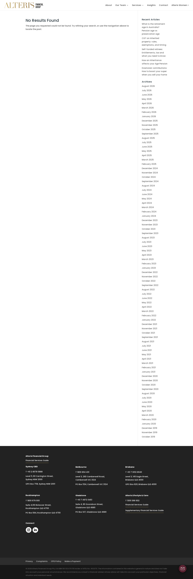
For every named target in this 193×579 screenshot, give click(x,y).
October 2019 (148, 436)
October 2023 (148, 229)
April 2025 (147, 155)
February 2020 (149, 419)
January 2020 (149, 423)
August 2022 (148, 289)
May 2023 (147, 250)
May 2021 (146, 354)
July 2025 (147, 142)
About (108, 5)
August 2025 (148, 138)
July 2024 (147, 190)
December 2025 (150, 120)
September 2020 (150, 389)
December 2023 (150, 220)
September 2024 (150, 181)
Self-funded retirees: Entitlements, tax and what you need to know (154, 52)
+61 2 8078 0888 (35, 471)
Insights (151, 5)
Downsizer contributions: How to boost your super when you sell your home (154, 71)
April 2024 (147, 203)
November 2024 (150, 172)
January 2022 (149, 319)
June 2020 (147, 402)
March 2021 (147, 363)
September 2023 (150, 233)
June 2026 (147, 94)
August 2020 (148, 393)
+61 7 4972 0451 (84, 499)
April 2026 (147, 103)
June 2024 (147, 194)
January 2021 (148, 371)
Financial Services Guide (37, 460)
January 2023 (149, 268)
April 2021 (146, 358)
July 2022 (146, 294)
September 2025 (150, 133)
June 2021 (147, 350)
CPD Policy (56, 561)
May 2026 (147, 99)
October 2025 (149, 129)
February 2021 (149, 367)
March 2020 (148, 415)
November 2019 (149, 432)
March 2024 (148, 207)
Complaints (42, 561)
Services (136, 5)
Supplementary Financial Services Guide (144, 510)
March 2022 (148, 311)
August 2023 (148, 237)
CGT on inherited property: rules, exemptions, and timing (154, 41)
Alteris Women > (180, 5)
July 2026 (147, 90)
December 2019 (149, 428)
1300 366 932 (133, 500)
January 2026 (149, 116)
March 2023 (148, 259)
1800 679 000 (33, 500)
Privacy (29, 561)
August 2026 (148, 86)
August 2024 (148, 185)
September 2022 (150, 285)
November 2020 (150, 380)
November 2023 (150, 224)
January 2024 (149, 216)
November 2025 (150, 125)
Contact (163, 5)
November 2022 (150, 276)
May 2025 (147, 151)
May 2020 (147, 406)
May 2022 (147, 302)
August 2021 (148, 341)
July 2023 (146, 242)
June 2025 (147, 146)
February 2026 (149, 112)
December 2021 (149, 324)
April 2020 (147, 410)
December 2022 (150, 272)
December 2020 (150, 376)
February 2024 (149, 211)
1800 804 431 (83, 472)
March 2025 (148, 159)
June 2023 (147, 246)
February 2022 (149, 315)
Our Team (120, 5)
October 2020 (149, 384)
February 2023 (149, 263)
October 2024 (149, 177)
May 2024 (147, 198)
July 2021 (146, 345)
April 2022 (147, 307)
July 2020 (147, 397)
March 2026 (148, 107)
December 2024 (150, 168)
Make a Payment (73, 561)
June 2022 (147, 298)
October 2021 (148, 332)
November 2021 (149, 328)
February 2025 (149, 164)
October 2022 (148, 281)
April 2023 (147, 255)
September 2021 (150, 337)
